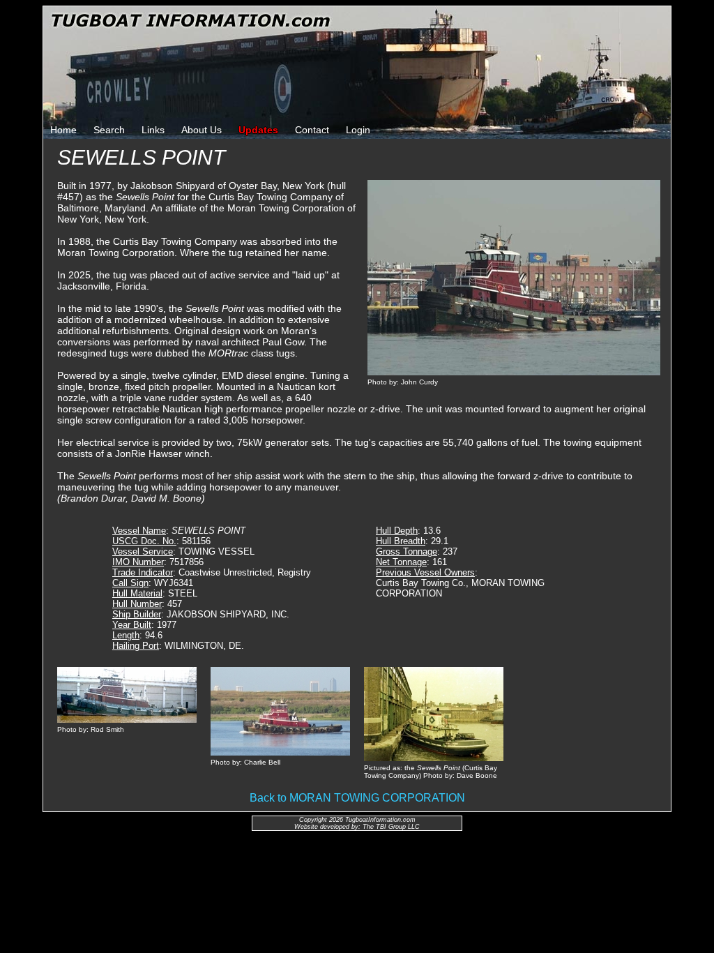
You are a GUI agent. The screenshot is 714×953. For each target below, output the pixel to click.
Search (109, 129)
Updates (258, 129)
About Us (201, 129)
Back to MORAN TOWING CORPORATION (357, 798)
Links (153, 129)
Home (63, 129)
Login (358, 129)
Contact (312, 129)
